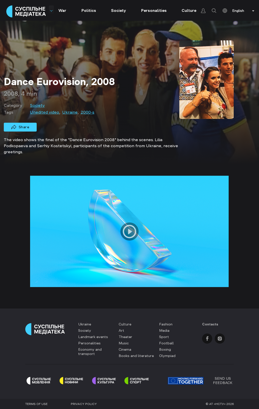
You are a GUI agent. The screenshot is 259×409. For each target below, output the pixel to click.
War (62, 10)
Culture (189, 10)
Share (24, 127)
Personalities (154, 10)
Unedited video (44, 112)
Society (118, 10)
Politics (88, 10)
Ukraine (70, 112)
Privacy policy (84, 403)
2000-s (87, 112)
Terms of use (36, 403)
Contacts (210, 324)
